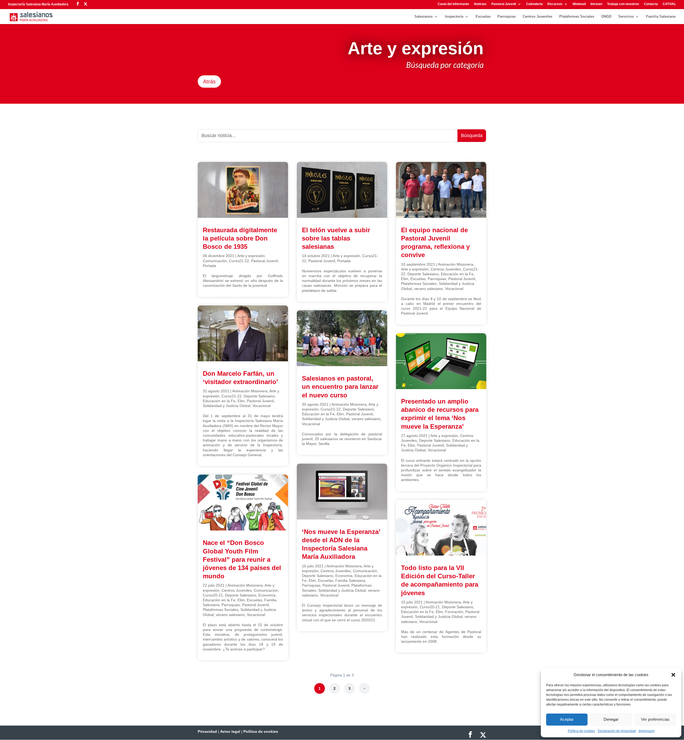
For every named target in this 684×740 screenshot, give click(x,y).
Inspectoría (454, 16)
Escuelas (483, 16)
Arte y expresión (251, 256)
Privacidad (207, 731)
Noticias (480, 4)
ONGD (606, 16)
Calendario (534, 4)
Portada (209, 266)
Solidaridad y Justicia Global (226, 406)
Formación (454, 612)
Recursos (554, 4)
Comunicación (215, 261)
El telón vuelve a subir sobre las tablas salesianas (336, 238)
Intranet (596, 4)
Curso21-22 (239, 261)
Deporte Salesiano (259, 396)
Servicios (626, 16)
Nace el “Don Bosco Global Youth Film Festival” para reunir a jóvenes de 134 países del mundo (242, 559)
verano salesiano (230, 615)
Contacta (651, 4)
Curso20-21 (213, 595)
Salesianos (423, 16)
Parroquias (507, 16)
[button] (673, 674)
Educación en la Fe (219, 401)
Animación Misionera (249, 391)
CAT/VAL (669, 4)
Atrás (209, 81)
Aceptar (567, 719)
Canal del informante (453, 4)
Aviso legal (230, 731)
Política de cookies (581, 731)
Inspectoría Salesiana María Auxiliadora (38, 4)
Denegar (611, 719)
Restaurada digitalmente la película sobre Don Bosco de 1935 (240, 238)
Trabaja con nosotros (623, 4)
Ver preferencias (655, 719)
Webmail (579, 4)
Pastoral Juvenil (503, 4)
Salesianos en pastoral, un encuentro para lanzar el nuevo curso (340, 386)
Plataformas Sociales (576, 16)
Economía (266, 595)
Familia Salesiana (660, 16)
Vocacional (261, 406)
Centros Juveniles (537, 16)
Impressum (647, 731)
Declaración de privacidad (617, 731)
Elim (241, 401)
